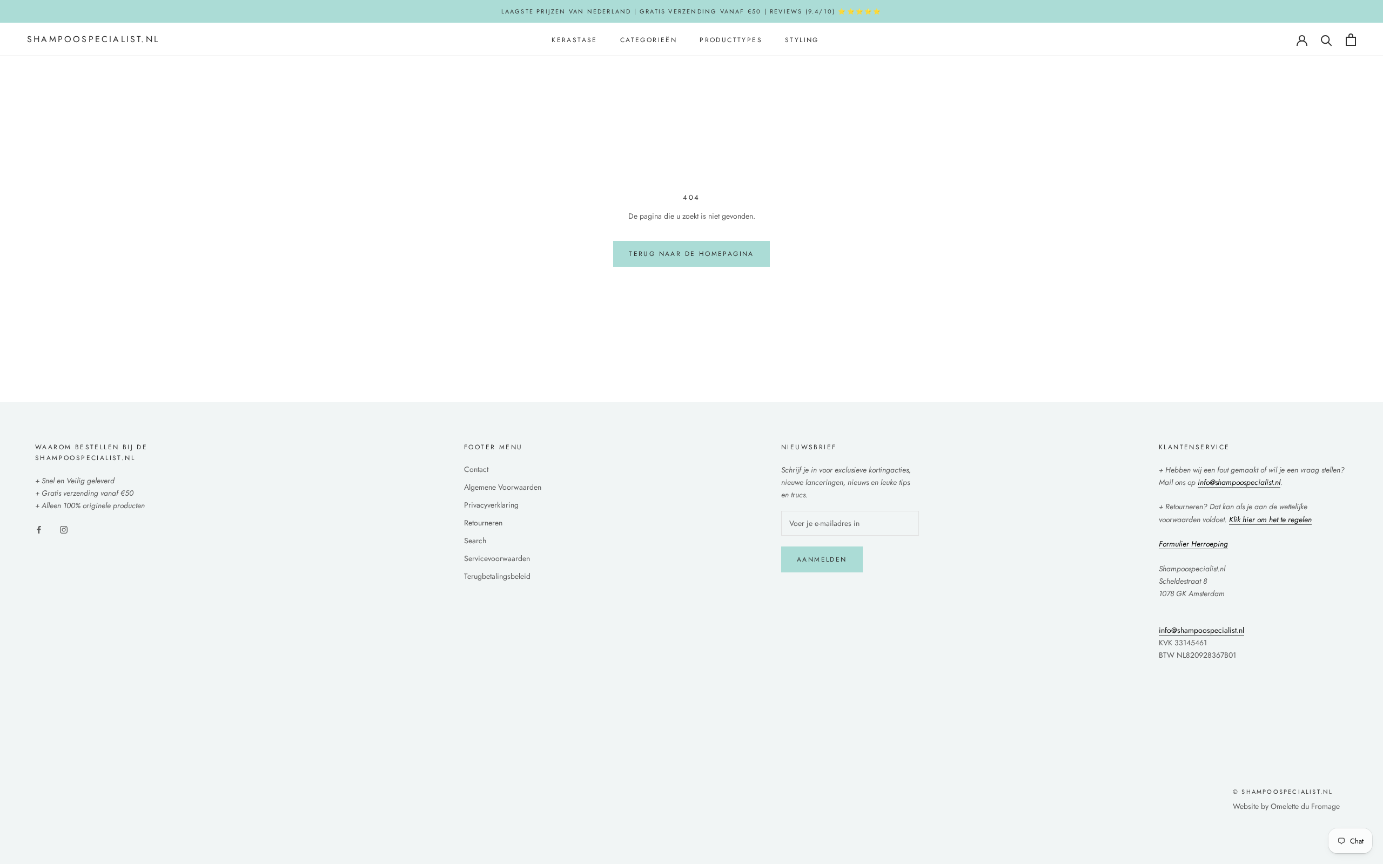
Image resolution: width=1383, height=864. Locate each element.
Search (475, 540)
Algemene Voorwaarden (502, 487)
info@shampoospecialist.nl (1201, 630)
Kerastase (574, 40)
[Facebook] (39, 529)
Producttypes (731, 40)
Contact (476, 469)
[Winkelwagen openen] (1351, 39)
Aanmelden (822, 559)
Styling (802, 40)
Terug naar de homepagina (691, 254)
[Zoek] (1326, 39)
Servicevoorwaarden (497, 558)
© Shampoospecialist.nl (1283, 791)
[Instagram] (64, 529)
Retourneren (483, 522)
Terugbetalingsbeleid (497, 576)
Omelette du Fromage (1305, 806)
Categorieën (648, 40)
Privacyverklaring (491, 505)
